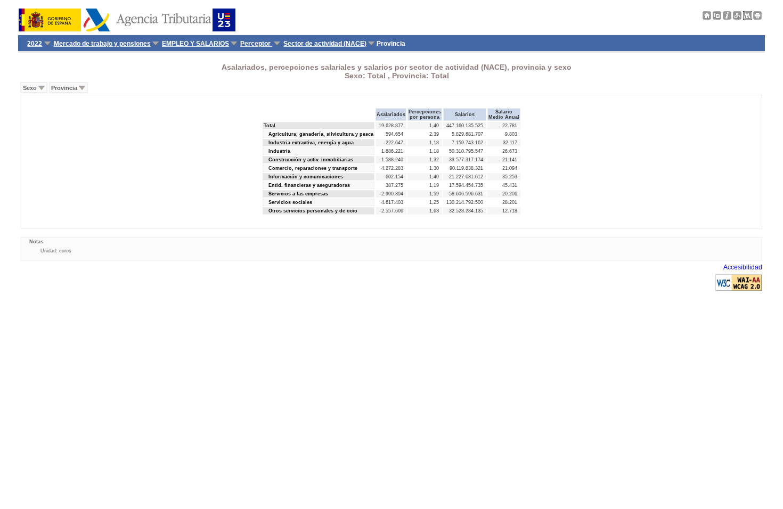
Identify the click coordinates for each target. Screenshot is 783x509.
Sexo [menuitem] (30, 88)
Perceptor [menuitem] (256, 43)
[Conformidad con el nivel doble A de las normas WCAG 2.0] (738, 289)
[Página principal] (707, 17)
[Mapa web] (737, 17)
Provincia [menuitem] (64, 88)
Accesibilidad (742, 267)
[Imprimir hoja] (757, 17)
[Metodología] (727, 17)
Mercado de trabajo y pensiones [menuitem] (102, 43)
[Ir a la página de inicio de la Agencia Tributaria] (127, 29)
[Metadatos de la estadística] (747, 17)
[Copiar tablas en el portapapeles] (717, 17)
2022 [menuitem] (34, 43)
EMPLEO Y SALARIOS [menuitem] (195, 43)
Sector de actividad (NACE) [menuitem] (324, 43)
